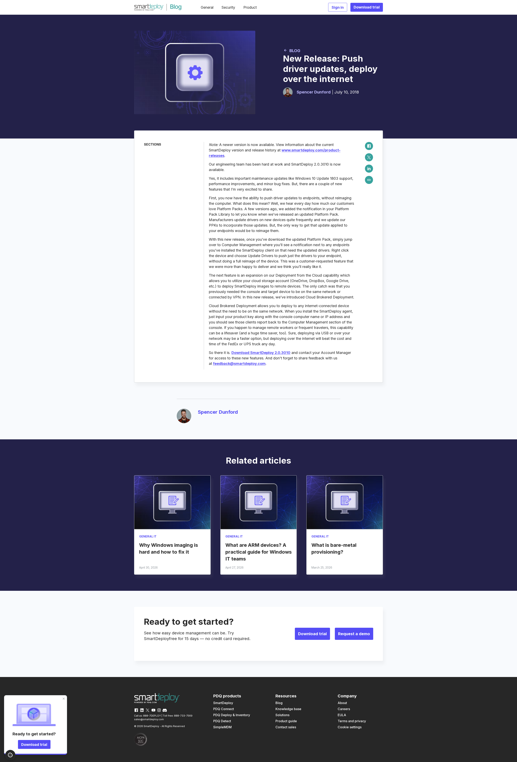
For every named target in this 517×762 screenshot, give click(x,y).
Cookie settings (349, 727)
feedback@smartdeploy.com (239, 363)
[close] (63, 698)
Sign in (338, 7)
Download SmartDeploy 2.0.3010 (260, 353)
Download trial (34, 744)
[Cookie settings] (10, 755)
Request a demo (354, 633)
